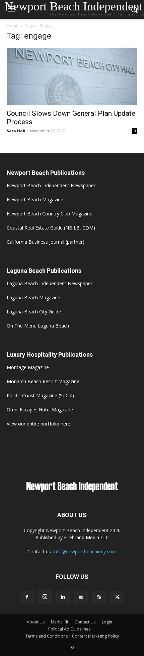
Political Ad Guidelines (69, 629)
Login (107, 622)
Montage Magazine (28, 367)
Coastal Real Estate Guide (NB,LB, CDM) (51, 227)
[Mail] (81, 597)
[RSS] (99, 597)
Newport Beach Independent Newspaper (51, 185)
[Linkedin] (63, 597)
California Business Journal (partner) (45, 242)
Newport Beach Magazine (35, 199)
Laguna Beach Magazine (33, 297)
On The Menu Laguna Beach (38, 325)
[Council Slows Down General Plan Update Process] (72, 76)
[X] (117, 597)
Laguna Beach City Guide (34, 311)
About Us (36, 622)
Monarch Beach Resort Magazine (43, 381)
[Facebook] (26, 597)
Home (12, 26)
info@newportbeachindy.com (85, 551)
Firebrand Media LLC (86, 537)
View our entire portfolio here (38, 423)
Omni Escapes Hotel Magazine (40, 409)
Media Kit (59, 622)
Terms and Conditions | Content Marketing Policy (72, 636)
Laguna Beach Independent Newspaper (49, 283)
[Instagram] (45, 597)
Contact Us (85, 622)
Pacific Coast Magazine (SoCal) (40, 395)
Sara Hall (16, 130)
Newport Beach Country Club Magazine (49, 213)
